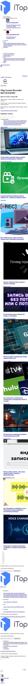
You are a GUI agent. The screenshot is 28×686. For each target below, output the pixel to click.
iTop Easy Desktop (18, 593)
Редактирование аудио (15, 124)
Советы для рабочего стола (17, 606)
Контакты (9, 602)
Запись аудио (23, 122)
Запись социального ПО (9, 123)
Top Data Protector (14, 597)
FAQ (4, 62)
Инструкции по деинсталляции (17, 611)
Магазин (5, 47)
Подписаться (17, 570)
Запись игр (13, 120)
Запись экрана (6, 120)
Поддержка (6, 611)
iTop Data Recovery (22, 594)
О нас (4, 602)
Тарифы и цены (23, 597)
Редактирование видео (13, 122)
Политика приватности (16, 616)
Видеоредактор (7, 56)
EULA (23, 616)
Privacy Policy (5, 657)
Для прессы (14, 602)
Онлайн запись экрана (11, 594)
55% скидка (3, 85)
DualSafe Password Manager (18, 595)
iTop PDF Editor (7, 595)
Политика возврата (5, 616)
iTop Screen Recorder (8, 593)
